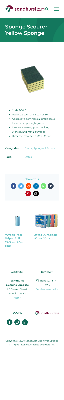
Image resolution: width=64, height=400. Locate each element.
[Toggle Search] (46, 9)
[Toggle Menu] (56, 9)
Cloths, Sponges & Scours (40, 148)
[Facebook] (9, 322)
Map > (17, 297)
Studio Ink (48, 344)
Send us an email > (47, 289)
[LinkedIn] (25, 322)
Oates (28, 156)
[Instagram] (17, 322)
